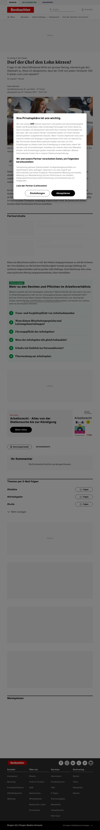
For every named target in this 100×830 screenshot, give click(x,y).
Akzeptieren (63, 193)
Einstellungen (37, 193)
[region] (50, 156)
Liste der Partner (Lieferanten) (31, 185)
